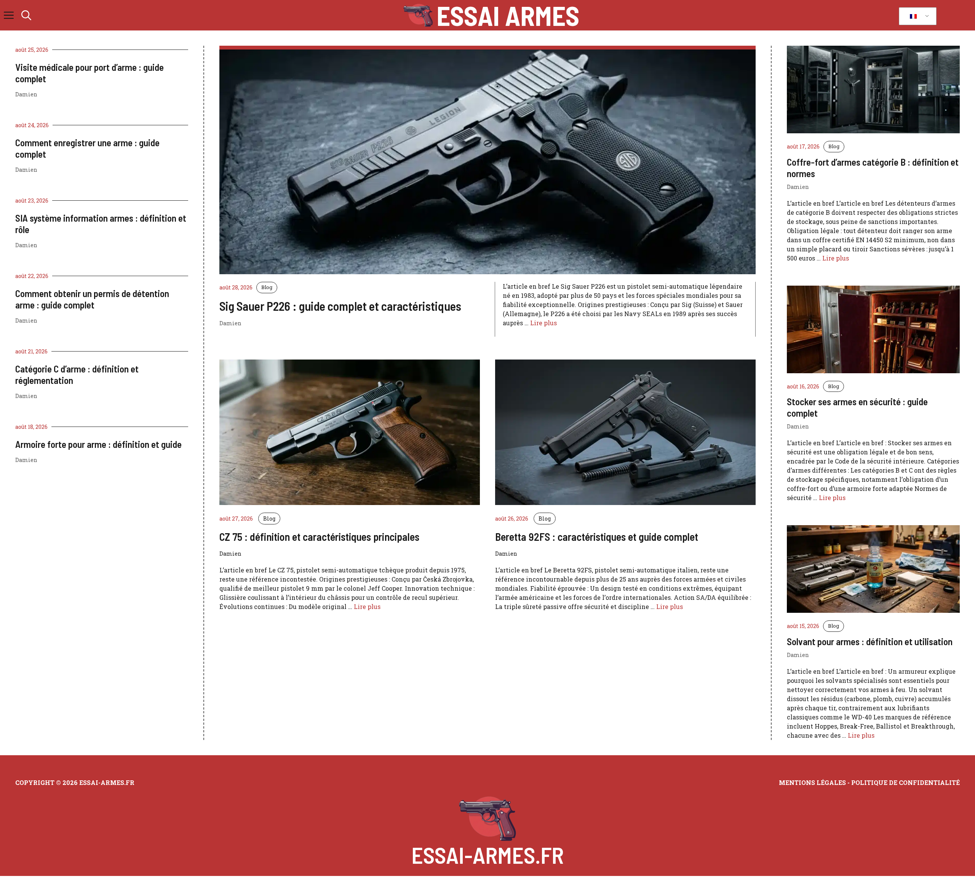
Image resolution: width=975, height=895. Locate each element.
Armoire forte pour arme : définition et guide (98, 444)
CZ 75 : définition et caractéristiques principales (319, 536)
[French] (916, 16)
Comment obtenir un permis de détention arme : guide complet (92, 299)
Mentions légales (812, 782)
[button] (26, 15)
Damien (26, 94)
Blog (266, 287)
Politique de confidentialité (905, 782)
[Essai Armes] (418, 15)
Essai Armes (507, 15)
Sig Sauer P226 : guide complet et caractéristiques (340, 306)
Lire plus (543, 323)
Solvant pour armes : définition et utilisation (870, 641)
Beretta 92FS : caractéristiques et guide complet (596, 536)
